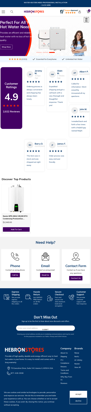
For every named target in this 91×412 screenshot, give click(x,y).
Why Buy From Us (66, 378)
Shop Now (6, 47)
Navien (77, 364)
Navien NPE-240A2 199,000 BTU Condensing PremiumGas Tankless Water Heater (15, 217)
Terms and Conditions (64, 371)
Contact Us (76, 278)
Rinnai (76, 353)
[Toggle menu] (3, 12)
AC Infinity (78, 360)
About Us (64, 353)
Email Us (45, 275)
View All (77, 367)
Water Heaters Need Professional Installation (45, 4)
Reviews (63, 383)
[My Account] (79, 11)
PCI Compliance (64, 361)
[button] (39, 52)
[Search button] (12, 11)
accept (78, 394)
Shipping (63, 356)
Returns (63, 367)
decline (78, 401)
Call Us (15, 275)
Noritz (76, 356)
